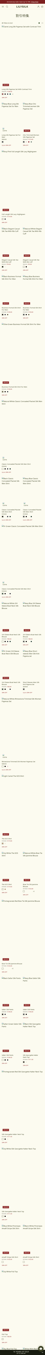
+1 (12, 94)
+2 (33, 891)
